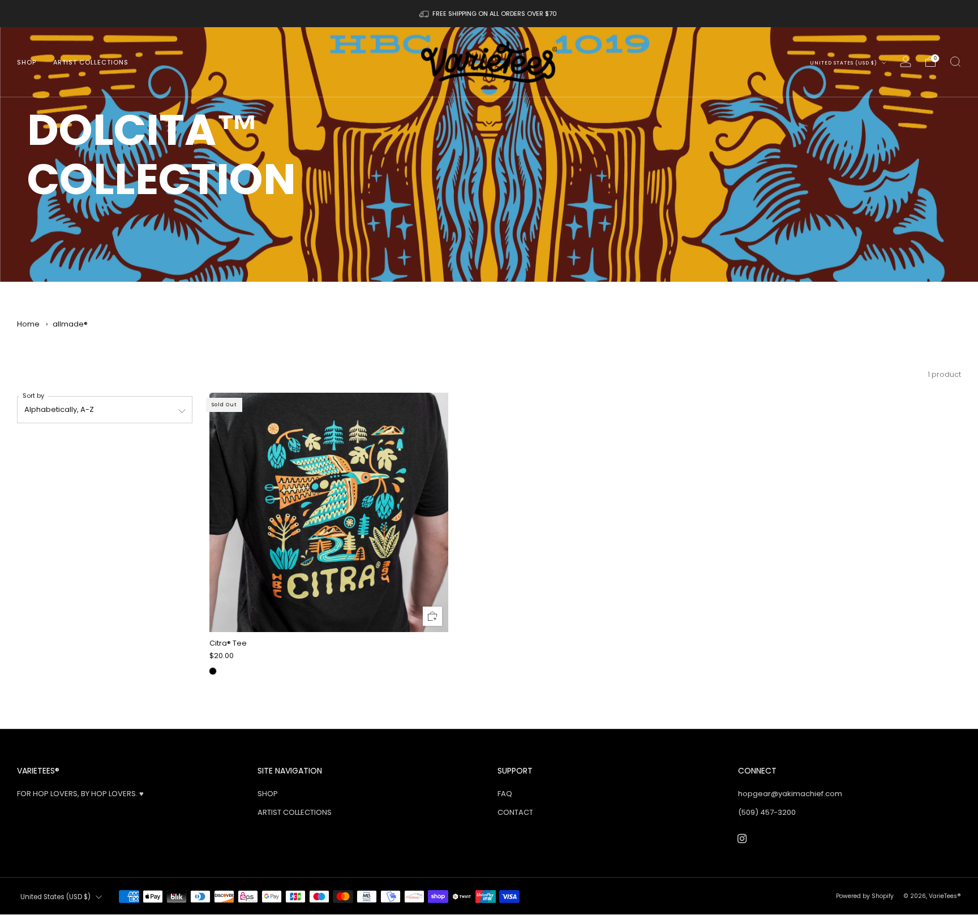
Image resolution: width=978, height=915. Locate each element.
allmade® (70, 324)
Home (28, 324)
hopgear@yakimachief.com (790, 793)
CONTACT (515, 812)
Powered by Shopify (865, 896)
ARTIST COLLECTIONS (90, 62)
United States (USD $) (844, 62)
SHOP (26, 62)
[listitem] (489, 13)
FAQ (504, 793)
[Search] (955, 61)
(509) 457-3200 (767, 812)
